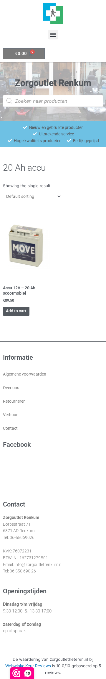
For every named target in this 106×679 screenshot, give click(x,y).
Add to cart (16, 310)
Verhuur (10, 414)
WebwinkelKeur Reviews (28, 665)
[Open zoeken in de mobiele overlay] (53, 101)
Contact (10, 428)
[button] (53, 34)
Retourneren (14, 401)
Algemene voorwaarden (24, 374)
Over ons (11, 387)
